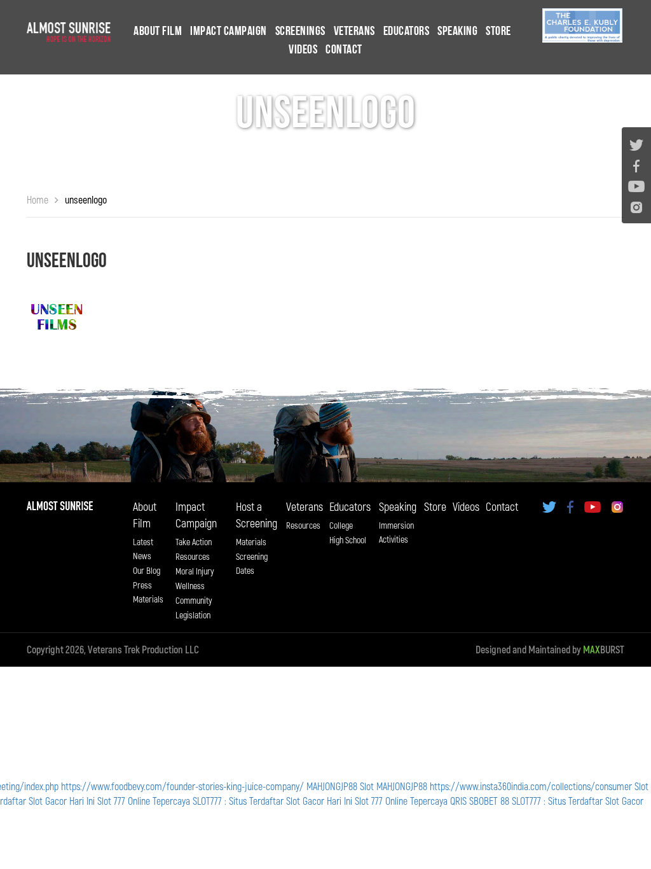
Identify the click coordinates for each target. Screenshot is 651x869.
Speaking (457, 31)
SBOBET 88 (489, 801)
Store (498, 31)
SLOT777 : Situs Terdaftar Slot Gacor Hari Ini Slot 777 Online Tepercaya (320, 801)
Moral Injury (194, 571)
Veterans (354, 31)
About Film (158, 31)
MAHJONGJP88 (331, 786)
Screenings (300, 31)
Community (193, 600)
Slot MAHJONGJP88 (393, 786)
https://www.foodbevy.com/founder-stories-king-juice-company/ (182, 786)
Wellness (190, 585)
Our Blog (146, 570)
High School (347, 539)
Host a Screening (256, 514)
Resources (192, 556)
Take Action (193, 541)
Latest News (143, 548)
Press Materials (148, 592)
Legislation (192, 614)
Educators (406, 31)
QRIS (458, 801)
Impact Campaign (228, 31)
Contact (344, 49)
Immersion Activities (396, 532)
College (341, 525)
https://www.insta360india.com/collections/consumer (531, 786)
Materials (251, 541)
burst (603, 649)
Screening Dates (252, 563)
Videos (303, 49)
